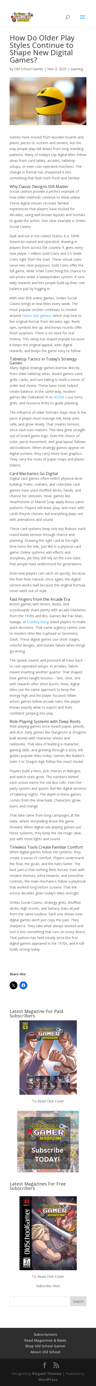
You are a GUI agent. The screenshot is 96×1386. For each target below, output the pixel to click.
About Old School (45, 1352)
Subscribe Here (48, 1285)
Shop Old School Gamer (45, 1346)
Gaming (77, 69)
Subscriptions (45, 1334)
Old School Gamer (28, 69)
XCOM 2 (60, 397)
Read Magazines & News (45, 1340)
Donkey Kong (38, 621)
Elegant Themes (47, 1373)
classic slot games (36, 315)
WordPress (48, 1379)
